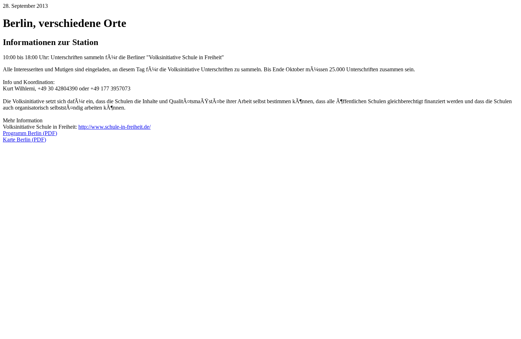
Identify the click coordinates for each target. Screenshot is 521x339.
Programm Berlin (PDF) (30, 133)
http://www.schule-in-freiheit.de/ (114, 127)
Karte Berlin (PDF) (24, 140)
